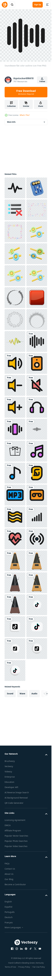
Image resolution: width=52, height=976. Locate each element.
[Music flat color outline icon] (15, 734)
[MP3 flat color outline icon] (15, 800)
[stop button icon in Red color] (15, 427)
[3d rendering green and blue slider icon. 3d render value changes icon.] (15, 295)
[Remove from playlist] (15, 229)
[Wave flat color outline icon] (15, 185)
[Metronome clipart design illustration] (15, 931)
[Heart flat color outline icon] (15, 887)
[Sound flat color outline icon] (15, 536)
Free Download (26, 92)
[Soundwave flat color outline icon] (15, 514)
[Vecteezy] (5, 5)
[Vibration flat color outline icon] (15, 668)
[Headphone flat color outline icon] (15, 646)
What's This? (25, 115)
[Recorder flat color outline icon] (15, 822)
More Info (11, 120)
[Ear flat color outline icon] (15, 778)
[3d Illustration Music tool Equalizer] (15, 207)
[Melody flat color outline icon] (15, 756)
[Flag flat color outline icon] (15, 843)
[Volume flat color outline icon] (15, 580)
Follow (42, 81)
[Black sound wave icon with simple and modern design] (15, 690)
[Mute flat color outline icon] (15, 602)
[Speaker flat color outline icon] (15, 558)
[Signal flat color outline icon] (15, 865)
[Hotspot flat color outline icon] (15, 909)
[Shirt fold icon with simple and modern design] (15, 712)
